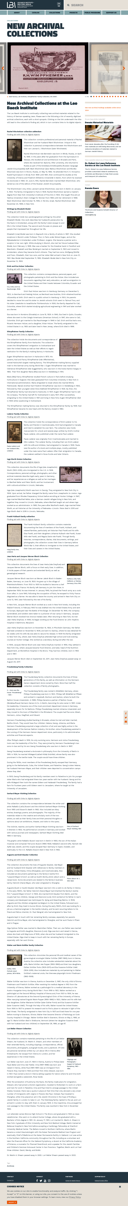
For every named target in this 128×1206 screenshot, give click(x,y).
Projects (73, 12)
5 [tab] (101, 96)
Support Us (111, 12)
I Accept (11, 1202)
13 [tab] (123, 96)
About (17, 12)
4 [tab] (99, 96)
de (59, 6)
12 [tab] (120, 96)
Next (124, 68)
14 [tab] (126, 96)
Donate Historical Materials (99, 122)
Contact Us (10, 1180)
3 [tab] (96, 96)
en (59, 4)
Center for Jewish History (73, 1181)
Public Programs (92, 12)
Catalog (35, 12)
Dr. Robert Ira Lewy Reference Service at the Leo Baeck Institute (102, 164)
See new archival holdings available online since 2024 (103, 109)
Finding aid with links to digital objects (23, 134)
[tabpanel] (48, 68)
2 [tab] (93, 96)
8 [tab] (110, 96)
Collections (54, 12)
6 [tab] (104, 96)
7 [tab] (107, 96)
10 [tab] (115, 96)
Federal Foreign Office (101, 1181)
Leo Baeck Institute (21, 5)
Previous (4, 68)
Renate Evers (92, 188)
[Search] (68, 5)
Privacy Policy (74, 1197)
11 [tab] (118, 96)
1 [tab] (91, 96)
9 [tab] (112, 96)
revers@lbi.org (90, 215)
